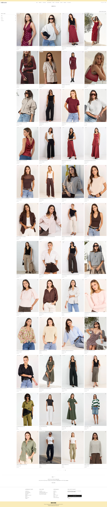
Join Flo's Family (72, 489)
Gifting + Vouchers (56, 497)
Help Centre (27, 493)
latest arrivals (58, 480)
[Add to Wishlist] (38, 14)
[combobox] (102, 11)
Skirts (54, 492)
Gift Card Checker (27, 492)
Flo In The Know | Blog (42, 493)
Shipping (26, 494)
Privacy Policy (27, 497)
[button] (8, 15)
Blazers (55, 494)
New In (49, 480)
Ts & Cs (26, 496)
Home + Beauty (56, 496)
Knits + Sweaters (56, 495)
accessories (67, 480)
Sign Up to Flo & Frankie (42, 494)
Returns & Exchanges (28, 495)
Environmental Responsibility (43, 492)
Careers (26, 498)
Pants (54, 493)
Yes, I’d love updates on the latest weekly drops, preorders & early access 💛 (75, 498)
